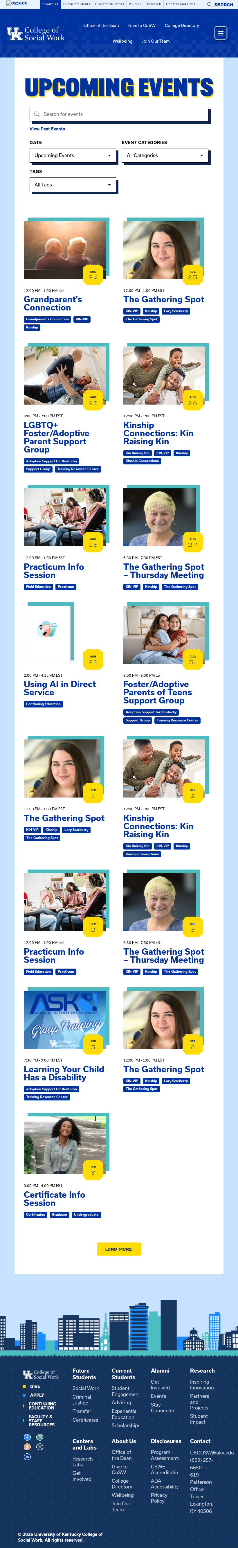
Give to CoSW (142, 25)
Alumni (135, 4)
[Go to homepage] (36, 33)
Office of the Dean (101, 25)
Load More (119, 1249)
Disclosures (166, 1441)
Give (35, 1386)
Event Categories (144, 142)
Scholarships (126, 1425)
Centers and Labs (180, 4)
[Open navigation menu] (220, 33)
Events (158, 1396)
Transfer (82, 1411)
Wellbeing (123, 41)
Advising (121, 1402)
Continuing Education (42, 1406)
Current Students (109, 4)
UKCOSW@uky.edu (212, 1452)
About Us (50, 4)
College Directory (182, 25)
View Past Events (47, 129)
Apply (37, 1395)
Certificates (85, 1420)
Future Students (77, 4)
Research (153, 4)
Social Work (86, 1388)
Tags (36, 171)
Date (36, 142)
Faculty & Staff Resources (42, 1421)
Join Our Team (156, 41)
